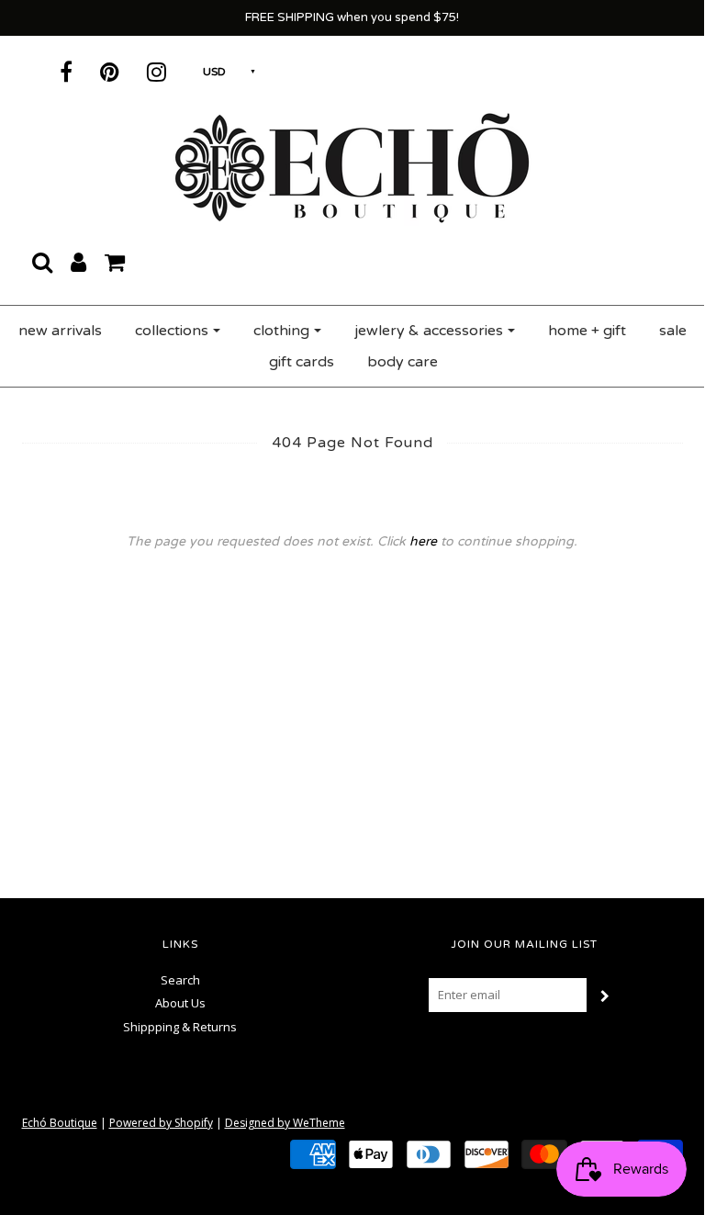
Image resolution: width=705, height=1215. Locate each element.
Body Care (402, 362)
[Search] (42, 262)
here (423, 541)
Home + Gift (587, 330)
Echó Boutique (59, 1123)
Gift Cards (301, 362)
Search (180, 980)
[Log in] (78, 262)
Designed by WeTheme (285, 1123)
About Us (180, 1003)
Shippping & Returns (180, 1026)
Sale (673, 330)
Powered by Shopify (161, 1123)
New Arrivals (60, 330)
